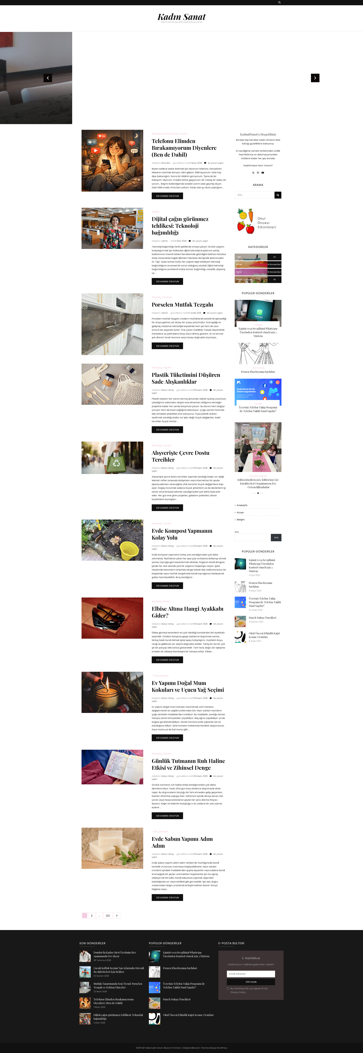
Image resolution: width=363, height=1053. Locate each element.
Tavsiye (167, 297)
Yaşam (183, 133)
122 (109, 915)
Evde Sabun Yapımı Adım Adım (182, 842)
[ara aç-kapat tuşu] (279, 3)
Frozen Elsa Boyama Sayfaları (258, 371)
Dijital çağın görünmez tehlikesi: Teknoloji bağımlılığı (180, 225)
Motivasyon (170, 133)
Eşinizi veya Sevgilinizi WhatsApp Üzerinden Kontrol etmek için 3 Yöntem (258, 332)
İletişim (241, 519)
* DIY (155, 675)
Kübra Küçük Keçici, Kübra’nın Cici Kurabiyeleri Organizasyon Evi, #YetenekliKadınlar (258, 483)
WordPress (222, 1047)
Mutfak (156, 297)
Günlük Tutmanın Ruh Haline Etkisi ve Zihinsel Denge (188, 764)
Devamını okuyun (167, 196)
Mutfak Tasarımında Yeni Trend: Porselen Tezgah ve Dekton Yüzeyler (181, 93)
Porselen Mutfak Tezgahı (182, 304)
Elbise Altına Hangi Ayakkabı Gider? (187, 612)
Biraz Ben (166, 163)
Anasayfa (242, 505)
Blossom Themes (200, 1047)
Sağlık (156, 211)
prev (48, 78)
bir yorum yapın (215, 163)
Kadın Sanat (182, 16)
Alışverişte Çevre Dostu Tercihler (180, 456)
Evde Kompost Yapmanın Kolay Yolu (182, 534)
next (315, 78)
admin (165, 241)
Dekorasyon (181, 81)
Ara (237, 532)
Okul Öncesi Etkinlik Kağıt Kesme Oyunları (188, 1015)
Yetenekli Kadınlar (258, 476)
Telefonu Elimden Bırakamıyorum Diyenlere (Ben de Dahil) (184, 147)
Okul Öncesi (258, 367)
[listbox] (181, 78)
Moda (166, 601)
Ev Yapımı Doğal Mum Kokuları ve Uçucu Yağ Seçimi (188, 686)
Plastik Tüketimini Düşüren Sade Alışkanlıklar (186, 378)
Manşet (156, 133)
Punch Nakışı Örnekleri (262, 617)
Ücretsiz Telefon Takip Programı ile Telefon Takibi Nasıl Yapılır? (265, 602)
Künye (240, 512)
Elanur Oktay (168, 390)
